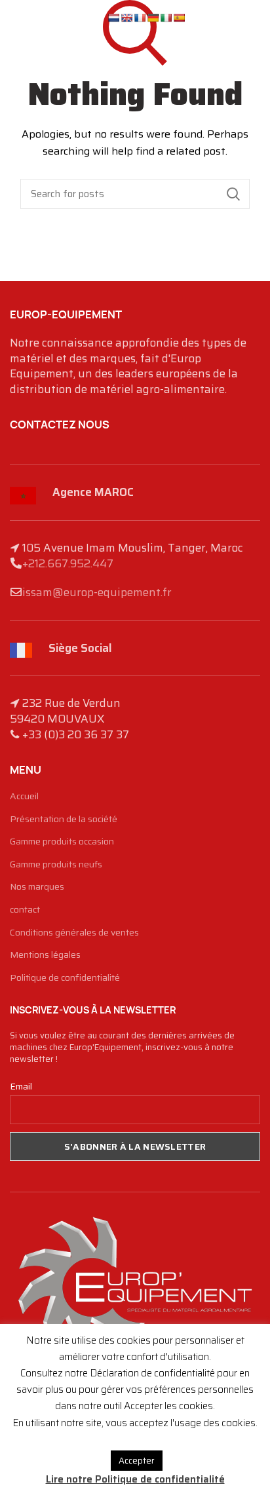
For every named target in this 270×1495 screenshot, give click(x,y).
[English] (126, 17)
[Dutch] (113, 17)
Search (233, 194)
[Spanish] (179, 17)
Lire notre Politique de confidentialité (135, 1479)
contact (25, 910)
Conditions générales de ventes (74, 932)
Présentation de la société (63, 819)
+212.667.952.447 (67, 563)
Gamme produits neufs (56, 864)
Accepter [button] (137, 1460)
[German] (153, 17)
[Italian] (166, 17)
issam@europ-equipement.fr (97, 592)
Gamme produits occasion (62, 841)
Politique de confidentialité (65, 978)
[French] (139, 17)
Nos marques (37, 887)
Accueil (24, 796)
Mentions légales (45, 955)
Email (21, 1086)
